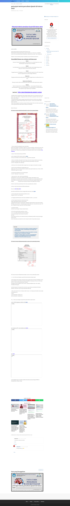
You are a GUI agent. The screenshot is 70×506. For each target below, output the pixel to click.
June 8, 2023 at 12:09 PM (22, 438)
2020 (47, 59)
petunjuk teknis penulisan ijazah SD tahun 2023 (14, 410)
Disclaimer (42, 501)
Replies (15, 444)
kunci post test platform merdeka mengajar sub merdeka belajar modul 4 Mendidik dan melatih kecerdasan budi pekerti (23, 411)
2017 (47, 63)
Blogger (51, 4)
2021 (47, 57)
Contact (31, 501)
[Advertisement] (27, 18)
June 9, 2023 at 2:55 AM (24, 446)
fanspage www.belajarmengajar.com (51, 16)
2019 (47, 60)
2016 (47, 65)
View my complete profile (52, 38)
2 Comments (21, 10)
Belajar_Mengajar (37, 504)
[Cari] (58, 1)
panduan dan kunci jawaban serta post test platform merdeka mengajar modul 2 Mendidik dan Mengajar (26, 233)
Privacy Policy (36, 501)
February (48, 54)
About (27, 501)
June (48, 49)
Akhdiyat (18, 446)
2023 (47, 48)
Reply (14, 452)
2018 (47, 62)
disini (27, 156)
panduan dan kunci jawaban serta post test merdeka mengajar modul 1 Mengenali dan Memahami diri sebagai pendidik (31, 416)
